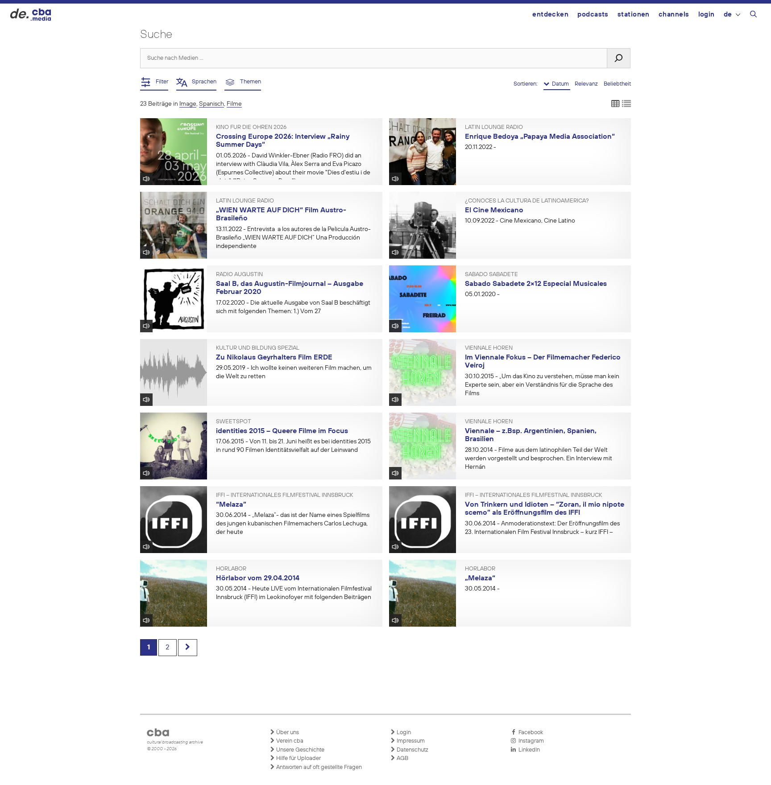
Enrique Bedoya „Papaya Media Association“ (540, 136)
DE (728, 14)
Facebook (529, 732)
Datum (559, 84)
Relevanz (587, 84)
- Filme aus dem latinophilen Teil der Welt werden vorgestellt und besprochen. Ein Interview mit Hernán (538, 458)
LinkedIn (528, 750)
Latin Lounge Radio (494, 127)
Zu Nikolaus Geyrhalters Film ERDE (274, 357)
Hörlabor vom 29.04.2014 (257, 578)
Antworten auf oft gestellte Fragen (318, 767)
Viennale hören (489, 348)
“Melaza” (231, 504)
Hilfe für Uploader (298, 758)
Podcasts (593, 14)
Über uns (287, 732)
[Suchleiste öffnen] (753, 16)
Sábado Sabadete (491, 274)
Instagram (530, 741)
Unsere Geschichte (299, 750)
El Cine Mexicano (494, 210)
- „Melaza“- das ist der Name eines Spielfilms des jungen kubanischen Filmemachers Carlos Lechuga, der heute (292, 523)
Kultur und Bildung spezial (257, 348)
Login (706, 14)
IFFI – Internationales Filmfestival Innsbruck (284, 495)
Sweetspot (233, 422)
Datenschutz (411, 750)
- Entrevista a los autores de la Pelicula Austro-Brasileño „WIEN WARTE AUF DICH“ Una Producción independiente (293, 237)
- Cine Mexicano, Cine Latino (520, 221)
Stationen (634, 14)
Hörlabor (231, 569)
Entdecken (550, 14)
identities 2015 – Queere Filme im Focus (282, 431)
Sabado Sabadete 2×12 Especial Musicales (536, 284)
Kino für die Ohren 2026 (251, 127)
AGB (401, 758)
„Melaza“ (480, 578)
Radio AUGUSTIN (239, 274)
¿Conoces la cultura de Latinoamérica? (527, 201)
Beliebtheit (617, 84)
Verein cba (289, 741)
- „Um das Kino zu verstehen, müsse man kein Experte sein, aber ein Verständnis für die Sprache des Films (542, 385)
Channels (674, 14)
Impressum (410, 741)
